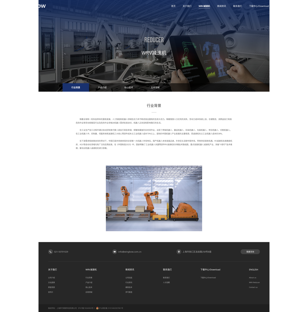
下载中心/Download (208, 277)
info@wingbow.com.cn (129, 251)
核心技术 (128, 87)
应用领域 (155, 87)
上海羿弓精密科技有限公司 (67, 308)
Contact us (253, 287)
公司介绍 (51, 277)
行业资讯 (128, 282)
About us (252, 277)
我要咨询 (250, 251)
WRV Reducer (254, 282)
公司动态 (128, 277)
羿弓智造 (128, 292)
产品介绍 (102, 87)
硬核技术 (128, 287)
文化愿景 (51, 282)
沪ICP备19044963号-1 (86, 308)
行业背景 (75, 87)
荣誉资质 (51, 287)
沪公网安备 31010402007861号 (111, 308)
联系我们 (166, 277)
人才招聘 (166, 282)
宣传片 (50, 292)
